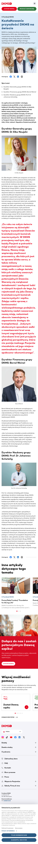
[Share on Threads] (22, 77)
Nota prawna (18, 828)
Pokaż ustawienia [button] (8, 831)
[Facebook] (15, 737)
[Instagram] (3, 737)
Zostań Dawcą (8, 663)
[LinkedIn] (20, 737)
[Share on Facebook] (11, 77)
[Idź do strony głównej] (7, 3)
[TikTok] (7, 737)
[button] (34, 3)
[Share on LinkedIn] (18, 77)
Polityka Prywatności (7, 828)
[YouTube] (11, 737)
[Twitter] (24, 737)
